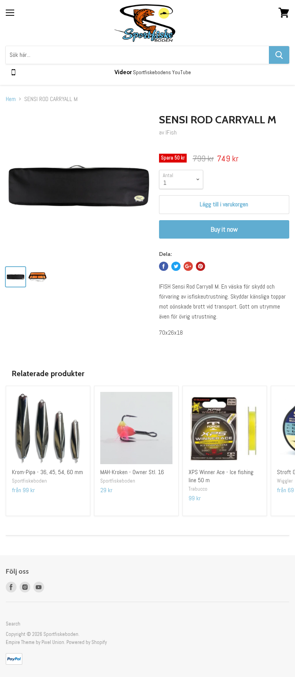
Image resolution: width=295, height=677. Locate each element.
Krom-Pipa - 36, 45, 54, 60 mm (47, 472)
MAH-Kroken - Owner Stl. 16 (132, 472)
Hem (11, 99)
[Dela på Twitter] (176, 266)
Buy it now (224, 229)
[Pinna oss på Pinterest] (200, 266)
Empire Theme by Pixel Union (35, 642)
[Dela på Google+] (188, 266)
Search (13, 624)
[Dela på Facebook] (163, 266)
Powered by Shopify (86, 642)
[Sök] (279, 55)
